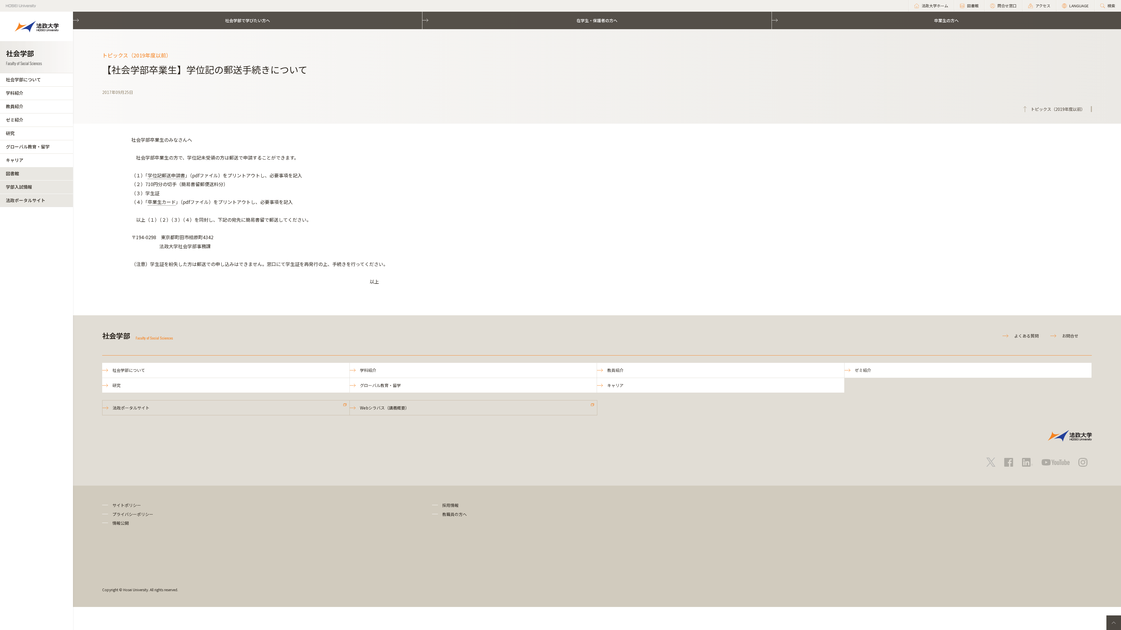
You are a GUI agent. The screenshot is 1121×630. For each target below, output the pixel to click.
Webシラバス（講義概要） (384, 408)
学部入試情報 (19, 187)
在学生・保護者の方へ (597, 20)
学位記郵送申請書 (166, 175)
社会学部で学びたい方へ (247, 20)
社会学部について (23, 79)
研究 (10, 133)
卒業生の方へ (946, 20)
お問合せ (1070, 336)
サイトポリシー (126, 505)
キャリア (14, 160)
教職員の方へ (454, 514)
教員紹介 (14, 106)
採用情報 (450, 505)
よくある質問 (1026, 336)
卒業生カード (162, 201)
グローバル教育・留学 (28, 147)
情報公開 (120, 523)
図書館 (12, 173)
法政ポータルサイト (25, 200)
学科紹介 (14, 93)
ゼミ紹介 (14, 120)
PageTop (1113, 622)
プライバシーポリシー (132, 514)
